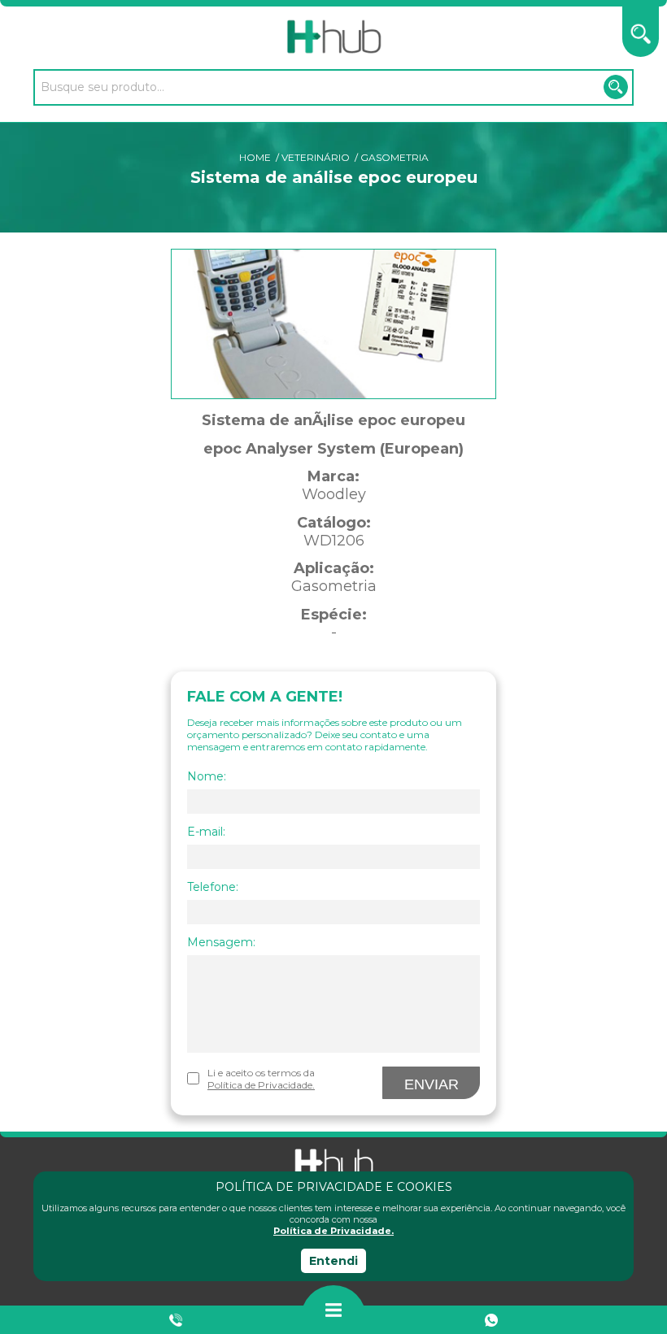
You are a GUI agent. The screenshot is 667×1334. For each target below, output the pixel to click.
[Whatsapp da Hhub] (491, 1320)
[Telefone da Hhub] (176, 1320)
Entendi (333, 1261)
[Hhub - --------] (333, 37)
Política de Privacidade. (333, 1230)
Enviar (431, 1084)
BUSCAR (616, 87)
